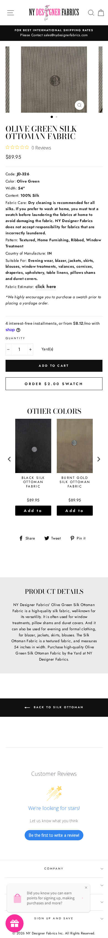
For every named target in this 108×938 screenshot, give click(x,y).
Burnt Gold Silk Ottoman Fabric (75, 482)
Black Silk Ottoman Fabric (33, 482)
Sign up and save (54, 918)
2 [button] (57, 117)
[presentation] (9, 459)
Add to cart (33, 512)
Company (54, 868)
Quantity (15, 338)
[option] (54, 33)
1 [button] (52, 117)
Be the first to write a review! (54, 835)
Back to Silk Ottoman (58, 707)
